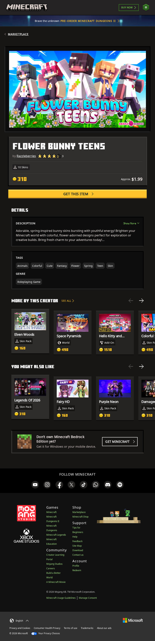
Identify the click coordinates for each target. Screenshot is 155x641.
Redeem (76, 570)
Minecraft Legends (56, 534)
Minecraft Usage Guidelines (61, 597)
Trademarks (87, 628)
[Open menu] (146, 7)
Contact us (78, 554)
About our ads (104, 628)
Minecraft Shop (80, 516)
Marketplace (18, 34)
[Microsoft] (133, 620)
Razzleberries (26, 156)
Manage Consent (88, 597)
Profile (75, 565)
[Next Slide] (141, 300)
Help (74, 536)
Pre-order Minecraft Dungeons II (88, 21)
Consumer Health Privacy (47, 628)
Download (77, 550)
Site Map (77, 545)
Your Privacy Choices (49, 633)
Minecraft (51, 512)
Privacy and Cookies (19, 628)
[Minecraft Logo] (27, 7)
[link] (35, 484)
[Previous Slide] (131, 300)
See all (66, 300)
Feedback (77, 541)
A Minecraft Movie (56, 582)
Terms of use (70, 628)
